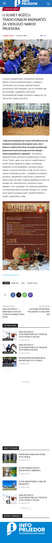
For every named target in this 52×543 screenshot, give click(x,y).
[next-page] (8, 370)
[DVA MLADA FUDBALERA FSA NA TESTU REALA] (10, 458)
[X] (18, 294)
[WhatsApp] (24, 294)
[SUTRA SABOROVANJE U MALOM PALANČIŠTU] (10, 485)
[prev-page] (4, 370)
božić (23, 283)
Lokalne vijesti (11, 9)
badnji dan (15, 283)
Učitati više (25, 508)
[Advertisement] (26, 409)
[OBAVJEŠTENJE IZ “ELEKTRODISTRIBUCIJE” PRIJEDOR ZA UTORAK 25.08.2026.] (10, 349)
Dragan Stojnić (8, 35)
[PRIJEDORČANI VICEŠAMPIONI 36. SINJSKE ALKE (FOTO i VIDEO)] (10, 362)
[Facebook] (13, 294)
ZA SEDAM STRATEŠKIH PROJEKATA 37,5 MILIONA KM (38, 312)
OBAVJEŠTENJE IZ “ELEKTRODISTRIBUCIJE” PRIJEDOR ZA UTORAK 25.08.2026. (33, 347)
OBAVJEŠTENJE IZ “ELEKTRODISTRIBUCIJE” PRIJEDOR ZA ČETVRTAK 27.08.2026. (33, 334)
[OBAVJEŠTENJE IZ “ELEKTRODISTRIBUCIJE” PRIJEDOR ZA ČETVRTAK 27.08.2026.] (10, 336)
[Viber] (30, 294)
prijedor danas (32, 283)
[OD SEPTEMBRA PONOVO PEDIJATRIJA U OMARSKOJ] (10, 472)
